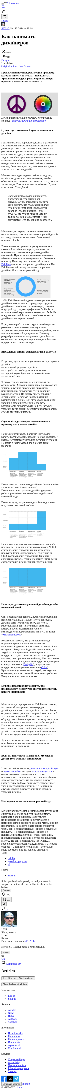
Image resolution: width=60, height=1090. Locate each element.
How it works (15, 1033)
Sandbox (12, 1022)
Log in (11, 995)
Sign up (12, 998)
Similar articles (26, 978)
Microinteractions (12, 634)
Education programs (18, 1068)
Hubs (11, 1016)
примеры (9, 771)
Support (26, 1083)
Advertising (14, 1062)
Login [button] (4, 20)
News (11, 1013)
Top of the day (9, 978)
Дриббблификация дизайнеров (29, 120)
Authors (12, 1019)
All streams (12, 3)
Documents (14, 1042)
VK (3, 959)
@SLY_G (29, 941)
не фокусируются (42, 771)
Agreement (14, 1045)
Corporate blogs (16, 1059)
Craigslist (28, 664)
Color (44, 667)
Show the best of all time (15, 984)
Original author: (16, 66)
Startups (12, 1071)
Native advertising (17, 1065)
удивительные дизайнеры (43, 768)
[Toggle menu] (2, 3)
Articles (12, 1010)
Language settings (11, 1084)
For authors (14, 1036)
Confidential (14, 1048)
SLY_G (5, 28)
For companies (16, 1039)
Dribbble (6, 264)
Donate (6, 890)
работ (17, 771)
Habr (20, 1087)
